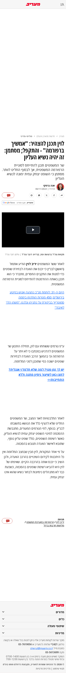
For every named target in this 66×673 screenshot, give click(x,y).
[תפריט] (63, 5)
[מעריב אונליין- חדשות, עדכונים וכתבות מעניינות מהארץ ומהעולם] (33, 4)
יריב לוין (60, 522)
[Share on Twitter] (46, 195)
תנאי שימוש (58, 668)
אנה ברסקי (49, 185)
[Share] (61, 195)
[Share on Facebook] (54, 195)
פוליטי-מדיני (26, 136)
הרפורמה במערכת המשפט (40, 522)
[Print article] (31, 195)
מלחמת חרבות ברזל (54, 525)
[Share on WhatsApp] (39, 195)
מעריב (61, 136)
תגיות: (61, 519)
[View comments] (8, 195)
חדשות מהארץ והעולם (46, 136)
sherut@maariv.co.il (41, 648)
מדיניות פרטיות (43, 668)
